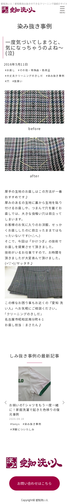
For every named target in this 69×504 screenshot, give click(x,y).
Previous (6, 403)
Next (63, 403)
